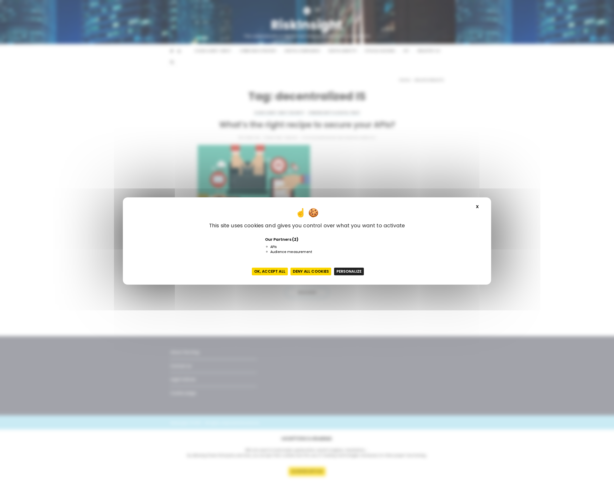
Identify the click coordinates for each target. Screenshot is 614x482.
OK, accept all (269, 271)
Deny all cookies (311, 271)
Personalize (349, 271)
